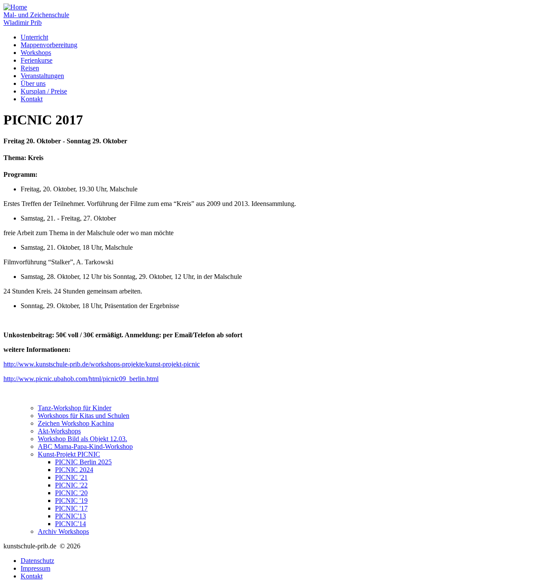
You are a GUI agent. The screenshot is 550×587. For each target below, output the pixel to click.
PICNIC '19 (71, 500)
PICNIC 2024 (74, 469)
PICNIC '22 (71, 485)
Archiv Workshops (63, 531)
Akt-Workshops (59, 431)
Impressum (35, 568)
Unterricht (34, 37)
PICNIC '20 (71, 492)
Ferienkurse (36, 60)
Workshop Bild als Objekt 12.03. (82, 438)
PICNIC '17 (71, 508)
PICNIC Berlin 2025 (83, 462)
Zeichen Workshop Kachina (76, 423)
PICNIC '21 (71, 477)
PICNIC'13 (70, 516)
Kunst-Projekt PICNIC (69, 454)
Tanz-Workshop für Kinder (74, 408)
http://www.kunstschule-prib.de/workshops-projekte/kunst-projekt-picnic (101, 364)
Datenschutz (37, 560)
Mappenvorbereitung (49, 44)
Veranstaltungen (42, 75)
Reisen (30, 68)
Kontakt (32, 99)
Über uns (33, 83)
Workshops (36, 52)
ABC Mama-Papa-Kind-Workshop (85, 446)
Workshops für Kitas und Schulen (83, 415)
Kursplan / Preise (44, 91)
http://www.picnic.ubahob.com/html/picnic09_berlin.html (81, 378)
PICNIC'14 (70, 523)
